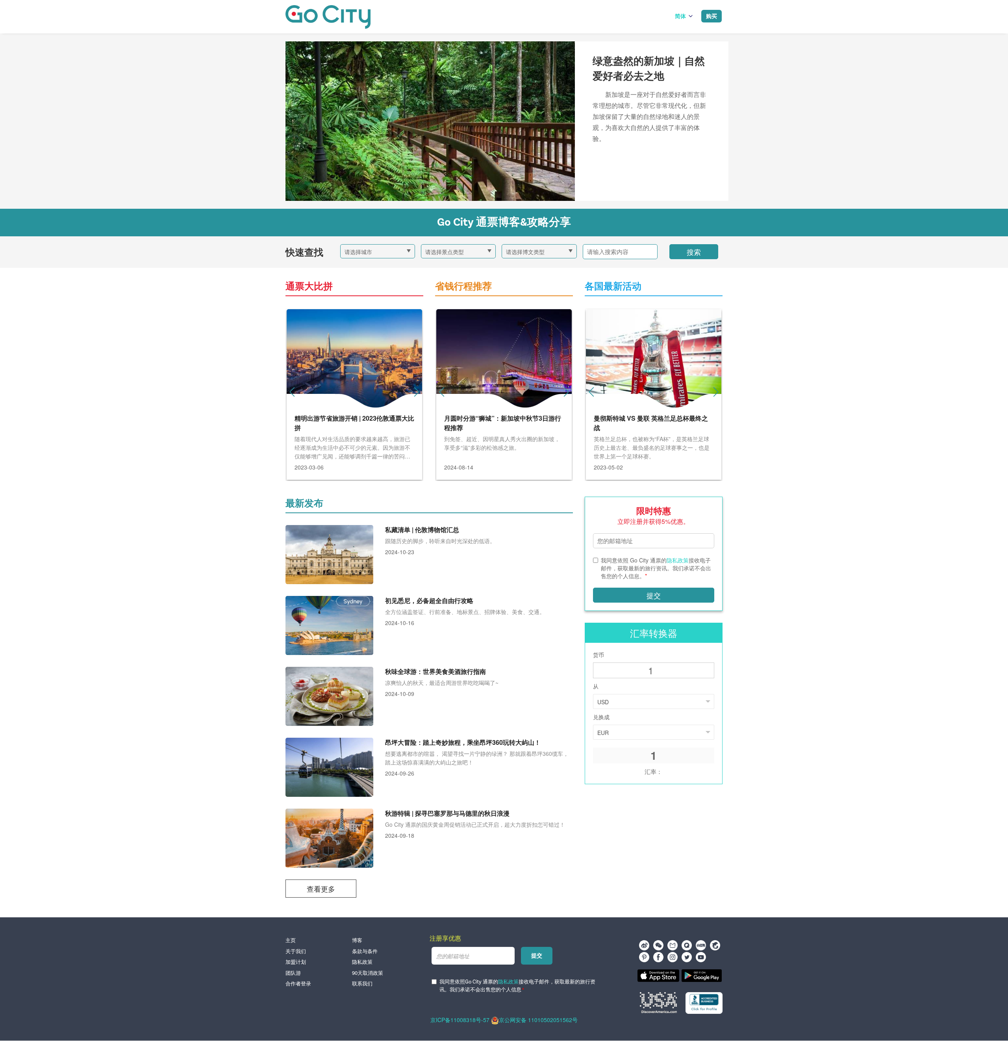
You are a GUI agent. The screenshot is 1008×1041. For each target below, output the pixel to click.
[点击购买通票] (328, 17)
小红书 (701, 945)
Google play (702, 975)
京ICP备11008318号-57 (459, 1020)
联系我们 (362, 983)
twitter (687, 957)
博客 (357, 940)
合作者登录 (298, 983)
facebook (658, 957)
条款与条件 (365, 951)
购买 (711, 16)
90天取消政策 (367, 973)
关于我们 (295, 951)
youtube (701, 957)
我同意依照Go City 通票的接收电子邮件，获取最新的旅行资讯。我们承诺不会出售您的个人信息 (517, 986)
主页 (290, 940)
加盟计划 (295, 962)
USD (603, 702)
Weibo (644, 945)
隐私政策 (678, 560)
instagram (672, 957)
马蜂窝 (672, 945)
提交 (654, 595)
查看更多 (321, 888)
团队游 (293, 973)
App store (658, 975)
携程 (715, 945)
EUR (603, 733)
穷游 (687, 945)
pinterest (644, 957)
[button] (416, 392)
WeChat (658, 945)
